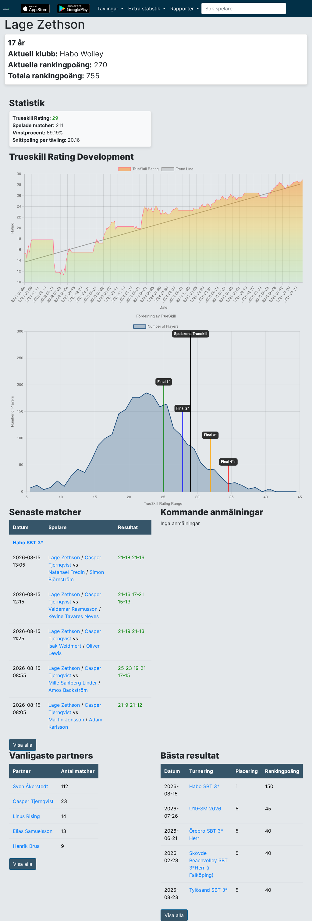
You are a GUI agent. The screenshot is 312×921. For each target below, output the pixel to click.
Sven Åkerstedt (30, 786)
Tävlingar (108, 8)
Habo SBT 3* (28, 542)
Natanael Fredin (66, 572)
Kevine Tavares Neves (73, 616)
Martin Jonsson (66, 720)
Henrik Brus (26, 846)
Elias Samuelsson (32, 831)
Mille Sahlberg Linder (72, 683)
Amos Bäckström (68, 690)
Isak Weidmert (64, 646)
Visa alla (22, 745)
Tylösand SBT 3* (208, 890)
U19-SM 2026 (205, 808)
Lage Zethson (64, 557)
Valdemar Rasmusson (73, 609)
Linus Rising (26, 816)
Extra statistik (145, 8)
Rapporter (182, 8)
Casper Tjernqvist (33, 801)
